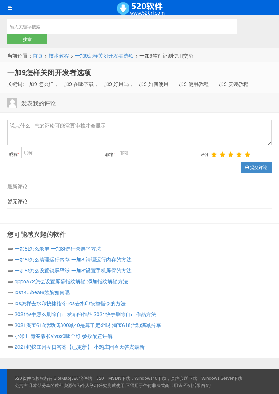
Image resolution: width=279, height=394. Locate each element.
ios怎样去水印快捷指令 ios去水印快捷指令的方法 (70, 303)
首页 (38, 55)
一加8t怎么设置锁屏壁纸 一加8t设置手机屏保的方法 (73, 270)
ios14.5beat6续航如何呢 (42, 292)
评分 (204, 154)
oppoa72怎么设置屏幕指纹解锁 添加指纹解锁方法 (71, 281)
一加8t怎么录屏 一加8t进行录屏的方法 (58, 248)
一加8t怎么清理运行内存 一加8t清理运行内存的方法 (73, 259)
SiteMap (62, 378)
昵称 (14, 154)
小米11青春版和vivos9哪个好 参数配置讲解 (64, 335)
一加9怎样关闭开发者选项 (104, 55)
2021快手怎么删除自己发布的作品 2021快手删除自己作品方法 (85, 314)
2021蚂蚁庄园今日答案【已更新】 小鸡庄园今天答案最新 (80, 346)
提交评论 (258, 167)
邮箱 (110, 154)
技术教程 (59, 55)
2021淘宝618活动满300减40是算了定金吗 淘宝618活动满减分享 (88, 324)
